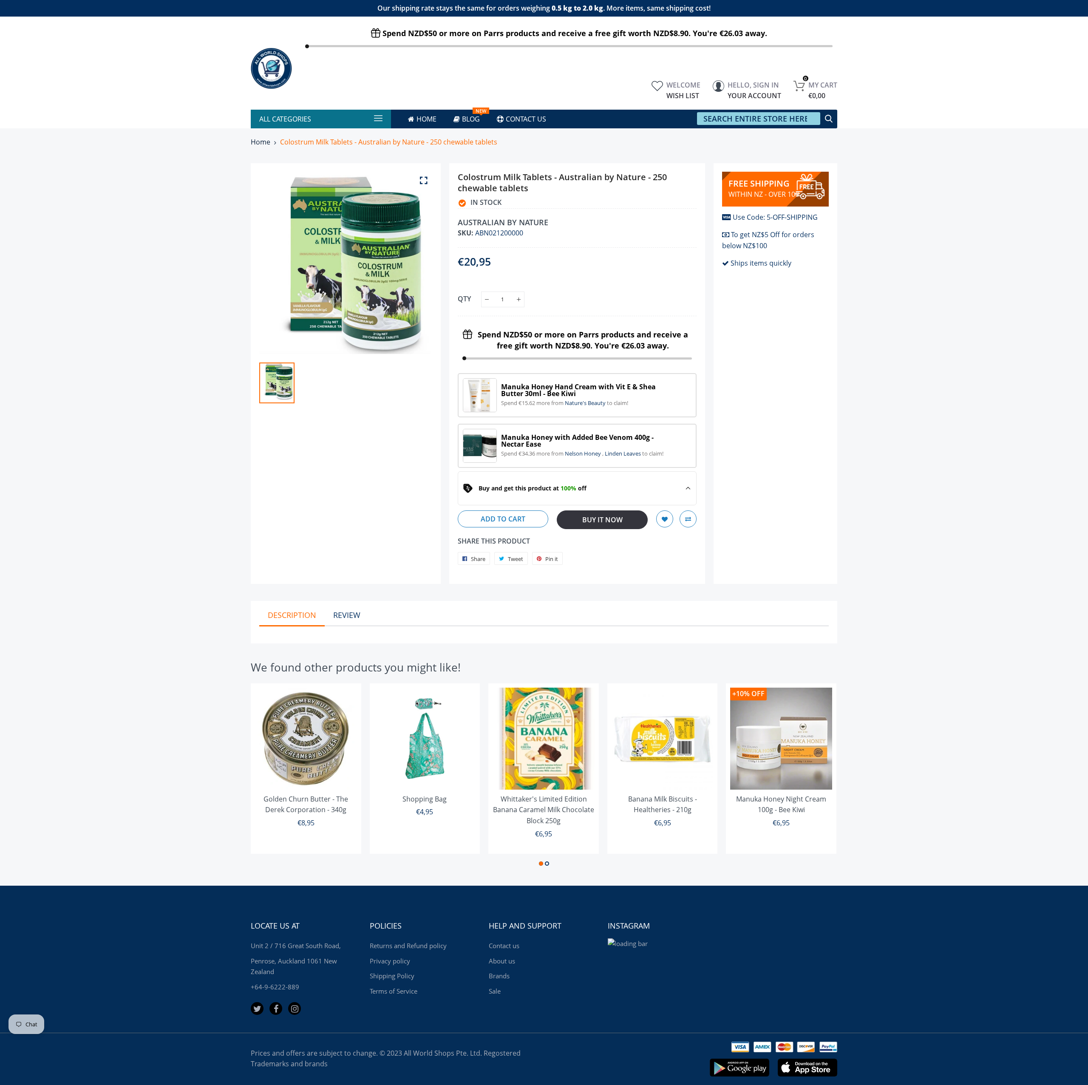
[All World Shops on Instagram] (294, 1008)
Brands (499, 976)
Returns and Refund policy (408, 945)
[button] (541, 863)
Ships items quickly (761, 263)
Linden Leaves (623, 453)
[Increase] (518, 299)
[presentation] (267, 776)
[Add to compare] (688, 518)
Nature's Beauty (586, 403)
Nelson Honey (583, 453)
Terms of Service (393, 991)
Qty (464, 298)
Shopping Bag (424, 799)
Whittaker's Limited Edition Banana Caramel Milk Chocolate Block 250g (543, 809)
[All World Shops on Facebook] (275, 1008)
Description (292, 615)
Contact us (504, 945)
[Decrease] (487, 299)
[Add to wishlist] (664, 518)
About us (502, 961)
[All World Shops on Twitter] (257, 1008)
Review (346, 615)
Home (260, 142)
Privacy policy (390, 961)
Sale (495, 991)
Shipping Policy (392, 976)
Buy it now (602, 519)
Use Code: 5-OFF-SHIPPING (775, 217)
